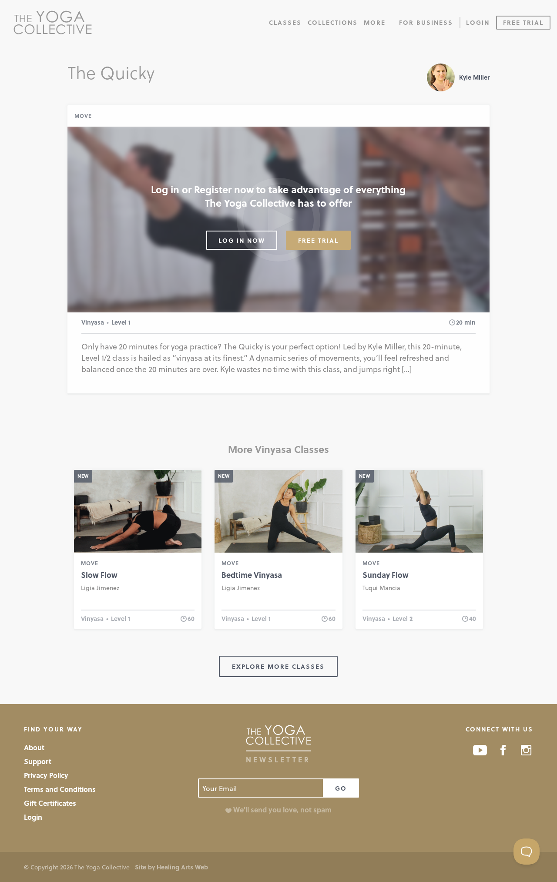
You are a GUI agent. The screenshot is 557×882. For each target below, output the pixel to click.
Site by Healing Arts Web (171, 867)
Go (341, 788)
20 (459, 322)
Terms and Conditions (60, 789)
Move (83, 116)
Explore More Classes (278, 666)
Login (478, 22)
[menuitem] (285, 22)
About (34, 747)
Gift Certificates (50, 803)
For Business (426, 22)
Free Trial (523, 22)
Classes (285, 22)
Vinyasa (92, 322)
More (375, 22)
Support (37, 761)
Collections (333, 22)
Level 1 (121, 322)
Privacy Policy (46, 775)
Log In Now (241, 240)
